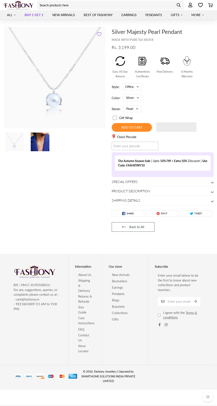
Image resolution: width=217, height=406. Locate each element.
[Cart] (212, 5)
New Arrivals (63, 15)
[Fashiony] (18, 5)
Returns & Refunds (85, 298)
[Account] (189, 5)
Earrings (128, 15)
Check (150, 145)
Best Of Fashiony (98, 15)
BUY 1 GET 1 (34, 15)
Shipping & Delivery (84, 285)
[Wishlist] (200, 5)
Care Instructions (86, 320)
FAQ (81, 329)
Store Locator (83, 348)
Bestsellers (119, 281)
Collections (120, 313)
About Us (84, 275)
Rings (116, 300)
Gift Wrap (126, 118)
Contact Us (83, 337)
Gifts (175, 15)
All (10, 15)
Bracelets (118, 306)
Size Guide (82, 309)
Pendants (153, 15)
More (196, 15)
